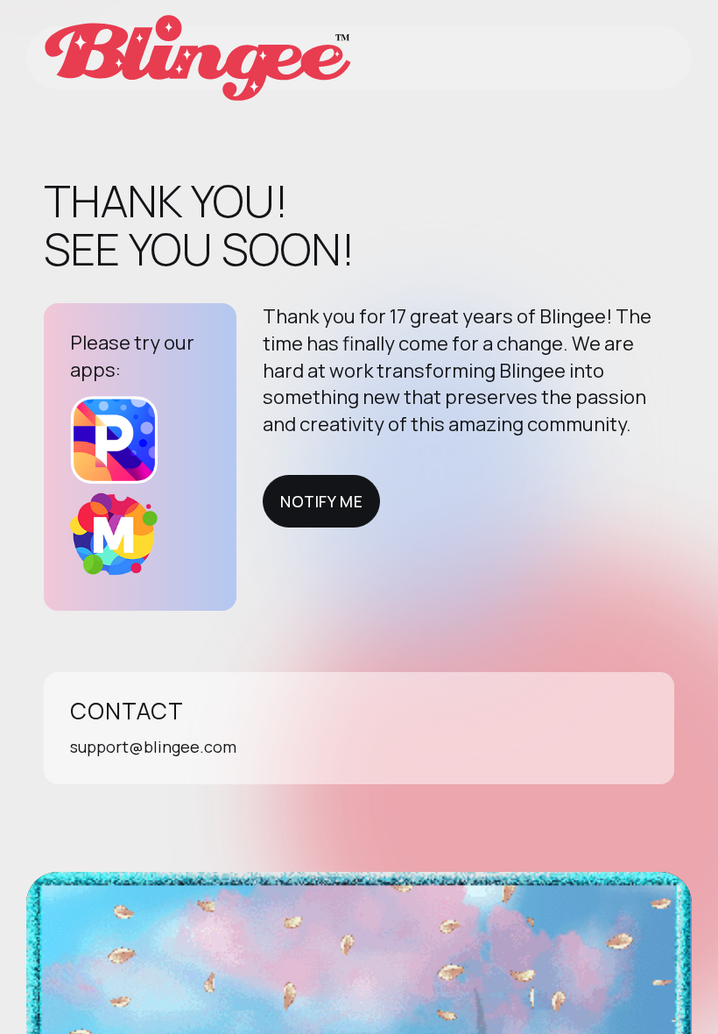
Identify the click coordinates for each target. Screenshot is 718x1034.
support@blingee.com (153, 746)
